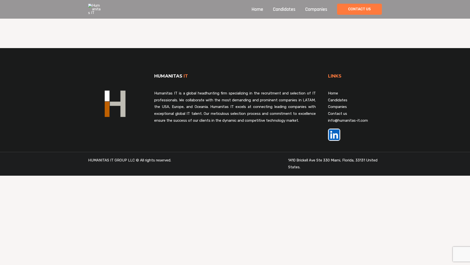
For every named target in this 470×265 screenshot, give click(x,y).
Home (257, 9)
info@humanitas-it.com (348, 120)
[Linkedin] (334, 135)
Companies (316, 9)
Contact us (337, 113)
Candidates (284, 9)
